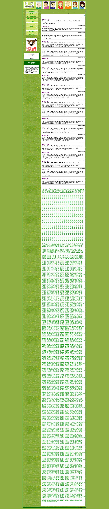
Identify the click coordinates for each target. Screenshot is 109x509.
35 (43, 190)
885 (66, 237)
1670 (50, 293)
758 (64, 230)
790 (44, 232)
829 (80, 233)
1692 (66, 295)
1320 (63, 267)
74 (56, 191)
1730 (78, 297)
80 (65, 191)
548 (64, 218)
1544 (58, 284)
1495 (58, 280)
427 (74, 210)
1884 (61, 309)
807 (78, 232)
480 (54, 214)
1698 (81, 295)
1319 (61, 267)
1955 (76, 314)
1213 (81, 259)
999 (42, 244)
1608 (58, 289)
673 (62, 225)
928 (68, 239)
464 (64, 213)
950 (70, 240)
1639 (53, 291)
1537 (81, 283)
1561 (61, 285)
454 (44, 213)
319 (68, 204)
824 (70, 233)
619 (80, 221)
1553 (81, 284)
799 (62, 232)
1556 (48, 285)
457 (50, 213)
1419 (71, 274)
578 (82, 219)
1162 (80, 255)
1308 (76, 266)
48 (62, 190)
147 (60, 195)
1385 (66, 272)
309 (48, 204)
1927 (45, 313)
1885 (63, 309)
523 (56, 216)
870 (78, 236)
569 (64, 219)
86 (73, 191)
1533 (71, 283)
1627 (63, 290)
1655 (53, 292)
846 (72, 234)
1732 (43, 298)
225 (48, 200)
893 (82, 237)
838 (56, 234)
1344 (43, 269)
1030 (78, 245)
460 (56, 213)
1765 (45, 301)
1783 (50, 302)
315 (60, 204)
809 (82, 232)
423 (66, 210)
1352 (63, 269)
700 (74, 226)
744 (78, 228)
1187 (57, 257)
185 (52, 197)
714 (60, 227)
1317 (55, 267)
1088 (63, 250)
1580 (68, 286)
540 (48, 218)
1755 (61, 299)
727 (44, 228)
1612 (68, 289)
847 (74, 234)
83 (69, 191)
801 (66, 232)
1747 (81, 298)
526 (62, 216)
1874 (76, 308)
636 (72, 222)
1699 (43, 296)
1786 (58, 302)
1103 (60, 251)
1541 (50, 284)
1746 (78, 298)
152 (70, 195)
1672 (55, 293)
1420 (73, 274)
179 (82, 196)
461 (58, 213)
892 (80, 237)
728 (46, 228)
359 (64, 207)
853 (44, 236)
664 (44, 225)
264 (42, 202)
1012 (75, 244)
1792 (73, 302)
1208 (68, 259)
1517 (73, 281)
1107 (70, 251)
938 (46, 240)
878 (52, 237)
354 (54, 207)
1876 (81, 308)
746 (82, 228)
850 (80, 234)
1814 (45, 304)
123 (54, 194)
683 (82, 225)
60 (79, 190)
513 (78, 215)
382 (68, 208)
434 (46, 212)
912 (78, 238)
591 (66, 220)
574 (74, 219)
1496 (61, 280)
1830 (45, 305)
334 (56, 206)
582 (48, 220)
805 (74, 232)
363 (72, 207)
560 (46, 219)
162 (48, 196)
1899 (58, 310)
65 (43, 191)
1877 (43, 309)
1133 (50, 254)
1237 (58, 261)
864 (66, 236)
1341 (76, 268)
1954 (73, 314)
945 (60, 240)
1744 (73, 298)
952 (74, 240)
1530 (63, 283)
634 (68, 222)
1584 (78, 286)
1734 (48, 298)
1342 (78, 268)
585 (54, 220)
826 (74, 233)
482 (58, 214)
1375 (81, 271)
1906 (76, 310)
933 (78, 239)
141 (48, 195)
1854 (66, 307)
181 (44, 197)
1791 (71, 302)
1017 (45, 245)
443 (64, 212)
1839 (68, 305)
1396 (53, 273)
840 (60, 234)
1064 (43, 249)
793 (50, 232)
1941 (81, 313)
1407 (81, 273)
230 (58, 200)
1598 (73, 287)
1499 (68, 280)
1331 (50, 268)
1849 (53, 307)
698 (70, 226)
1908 (81, 310)
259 (74, 201)
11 (51, 189)
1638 (50, 291)
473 (82, 213)
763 (74, 230)
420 (60, 210)
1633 (78, 290)
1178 (77, 256)
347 (82, 206)
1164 (43, 256)
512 (76, 215)
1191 (67, 257)
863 (64, 236)
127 (62, 194)
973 (74, 242)
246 (48, 201)
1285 (58, 265)
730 (50, 228)
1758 (68, 299)
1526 (53, 283)
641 (82, 222)
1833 (53, 305)
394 (50, 209)
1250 (50, 262)
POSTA (32, 21)
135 (78, 194)
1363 (50, 271)
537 (42, 218)
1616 (78, 289)
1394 (48, 273)
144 (54, 195)
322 (74, 204)
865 (68, 236)
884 (64, 237)
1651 (43, 292)
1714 (81, 296)
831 (42, 234)
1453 (73, 277)
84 (70, 191)
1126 (74, 252)
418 (56, 210)
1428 (50, 275)
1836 (61, 305)
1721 (55, 297)
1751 (50, 299)
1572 (48, 286)
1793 (76, 302)
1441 (43, 277)
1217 (48, 260)
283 (80, 202)
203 (46, 198)
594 (72, 220)
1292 (76, 265)
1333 (55, 268)
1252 (55, 262)
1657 (58, 292)
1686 (50, 295)
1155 (62, 255)
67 (46, 191)
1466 (66, 278)
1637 (48, 291)
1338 (68, 268)
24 (70, 189)
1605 (50, 289)
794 (52, 232)
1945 (50, 314)
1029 (76, 245)
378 (60, 208)
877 (50, 237)
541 (50, 218)
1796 (43, 303)
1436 (71, 275)
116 (82, 192)
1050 (48, 248)
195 (72, 197)
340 (68, 206)
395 (52, 209)
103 (57, 192)
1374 (78, 271)
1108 (73, 251)
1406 (78, 273)
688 (50, 226)
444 (66, 212)
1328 (43, 268)
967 (62, 242)
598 (80, 220)
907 (68, 238)
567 (60, 219)
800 (64, 232)
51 (66, 190)
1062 (78, 248)
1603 (45, 289)
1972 (78, 315)
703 (80, 226)
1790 (68, 302)
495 (42, 215)
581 (46, 220)
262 (80, 201)
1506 (45, 281)
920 (52, 239)
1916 (60, 311)
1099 (50, 251)
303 (78, 203)
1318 (58, 267)
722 (76, 227)
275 (64, 202)
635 (70, 222)
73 (55, 191)
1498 (66, 280)
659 (76, 224)
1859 (78, 307)
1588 (48, 287)
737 (64, 228)
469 (74, 213)
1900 (61, 310)
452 (82, 212)
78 (62, 191)
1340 (73, 268)
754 (56, 230)
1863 (48, 308)
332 (52, 206)
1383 (61, 272)
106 (63, 192)
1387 (71, 272)
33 (83, 189)
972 (72, 242)
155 (76, 195)
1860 (81, 307)
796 (56, 232)
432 (42, 212)
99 (49, 192)
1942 (43, 314)
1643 (63, 291)
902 (58, 238)
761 (70, 230)
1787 (61, 302)
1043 (71, 246)
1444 (50, 277)
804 (72, 232)
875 (46, 237)
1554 (43, 285)
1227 (73, 260)
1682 (81, 293)
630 (60, 222)
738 (66, 228)
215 (70, 198)
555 (78, 218)
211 (62, 198)
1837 (63, 305)
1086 (58, 250)
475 (44, 214)
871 (80, 236)
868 (74, 236)
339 (66, 206)
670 (56, 225)
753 (54, 230)
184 (50, 197)
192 (66, 197)
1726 (68, 297)
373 (50, 208)
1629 (68, 290)
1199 (45, 259)
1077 (76, 249)
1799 (50, 303)
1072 (63, 249)
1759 (71, 299)
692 (58, 226)
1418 (68, 274)
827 (76, 233)
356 (58, 207)
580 (44, 220)
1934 (63, 313)
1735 (50, 298)
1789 (66, 302)
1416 (63, 274)
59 (78, 190)
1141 (70, 254)
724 (80, 227)
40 (50, 190)
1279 (43, 265)
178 (80, 196)
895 (44, 238)
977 (82, 242)
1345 (45, 269)
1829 (43, 305)
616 (74, 221)
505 (62, 215)
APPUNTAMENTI (31, 16)
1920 (71, 311)
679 (74, 225)
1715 (83, 296)
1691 (63, 295)
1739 (61, 298)
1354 (68, 269)
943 (56, 240)
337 (62, 206)
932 (76, 239)
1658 (61, 292)
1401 (66, 273)
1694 (71, 295)
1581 (71, 286)
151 (68, 195)
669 (54, 225)
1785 (55, 302)
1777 (76, 301)
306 (42, 204)
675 (66, 225)
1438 (76, 275)
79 (63, 191)
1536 (78, 283)
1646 (71, 291)
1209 (71, 259)
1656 (55, 292)
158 (82, 195)
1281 (48, 265)
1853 (63, 307)
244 (44, 201)
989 (64, 243)
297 (66, 203)
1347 (50, 269)
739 (68, 228)
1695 (73, 295)
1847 (48, 307)
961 (50, 242)
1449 (63, 277)
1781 (45, 302)
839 (58, 234)
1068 (53, 249)
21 (65, 189)
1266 (50, 263)
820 (62, 233)
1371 (71, 271)
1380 (53, 272)
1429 (53, 275)
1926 (43, 313)
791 (46, 232)
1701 (48, 296)
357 (60, 207)
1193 (72, 257)
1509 (53, 281)
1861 (43, 308)
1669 (48, 293)
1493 (53, 280)
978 (42, 243)
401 (64, 209)
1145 (80, 254)
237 (72, 200)
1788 (63, 302)
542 (52, 218)
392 (46, 209)
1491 (48, 280)
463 (62, 213)
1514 (66, 281)
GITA (31, 26)
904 (62, 238)
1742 (68, 298)
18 (61, 189)
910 (74, 238)
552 (72, 218)
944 (58, 240)
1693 (68, 295)
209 (58, 198)
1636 (45, 291)
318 (66, 204)
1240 (66, 261)
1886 (66, 309)
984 (54, 243)
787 (80, 231)
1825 (73, 304)
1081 (45, 250)
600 (42, 221)
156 (78, 195)
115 (80, 192)
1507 (48, 281)
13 (54, 189)
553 (74, 218)
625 (50, 222)
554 (76, 218)
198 (78, 197)
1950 (63, 314)
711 (54, 227)
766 (80, 230)
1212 (78, 259)
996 (78, 243)
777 (60, 231)
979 (44, 243)
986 (58, 243)
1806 (68, 303)
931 (74, 239)
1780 (43, 302)
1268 (55, 263)
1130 (43, 254)
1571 (45, 286)
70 (50, 191)
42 (53, 190)
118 (44, 194)
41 (52, 190)
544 (56, 218)
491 (76, 214)
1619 (43, 290)
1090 (68, 250)
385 (74, 208)
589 (62, 220)
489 (72, 214)
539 (46, 218)
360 (66, 207)
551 (70, 218)
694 (62, 226)
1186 (55, 257)
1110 (78, 251)
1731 (81, 297)
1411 (50, 274)
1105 (65, 251)
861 (60, 236)
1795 (81, 302)
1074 (68, 249)
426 (72, 210)
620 (82, 221)
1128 (79, 252)
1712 (76, 296)
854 (46, 236)
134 (76, 194)
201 (42, 198)
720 (72, 227)
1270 (61, 263)
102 (55, 192)
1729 (76, 297)
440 (58, 212)
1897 (53, 310)
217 (74, 198)
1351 (61, 269)
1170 (57, 256)
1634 (81, 290)
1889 (73, 309)
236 (70, 200)
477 (48, 214)
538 (44, 218)
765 (78, 230)
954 (78, 240)
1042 (68, 246)
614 (70, 221)
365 (76, 207)
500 (52, 215)
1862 (45, 308)
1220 (55, 260)
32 (81, 189)
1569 (81, 285)
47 (60, 190)
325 (80, 204)
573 (72, 219)
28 (75, 189)
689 (52, 226)
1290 (71, 265)
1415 (60, 274)
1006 (60, 244)
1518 (76, 281)
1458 (45, 278)
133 (74, 194)
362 (70, 207)
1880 (50, 309)
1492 (50, 280)
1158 (70, 255)
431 (82, 210)
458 (52, 213)
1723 (61, 297)
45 (58, 190)
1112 (82, 251)
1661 (68, 292)
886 (68, 237)
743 (76, 228)
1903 (68, 310)
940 (50, 240)
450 (78, 212)
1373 (76, 271)
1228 (76, 260)
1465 (63, 278)
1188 (60, 257)
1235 (53, 261)
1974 (43, 316)
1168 (53, 256)
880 (56, 237)
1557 (50, 285)
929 (70, 239)
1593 (61, 287)
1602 (43, 289)
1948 (58, 314)
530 (70, 216)
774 (54, 231)
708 (48, 227)
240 (78, 200)
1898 (55, 310)
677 (70, 225)
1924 (81, 311)
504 (60, 215)
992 (70, 243)
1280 (45, 265)
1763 (81, 299)
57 (75, 190)
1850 (55, 307)
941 (52, 240)
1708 (66, 296)
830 (82, 233)
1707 (63, 296)
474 (42, 214)
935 (82, 239)
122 (52, 194)
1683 (43, 295)
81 (66, 191)
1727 (71, 297)
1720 (53, 297)
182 (46, 197)
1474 (45, 279)
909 (72, 238)
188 (58, 197)
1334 (58, 268)
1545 (61, 284)
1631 (73, 290)
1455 (78, 277)
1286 (61, 265)
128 (64, 194)
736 (62, 228)
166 (56, 196)
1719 (50, 297)
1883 (58, 309)
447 (72, 212)
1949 (61, 314)
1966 (63, 315)
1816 (50, 304)
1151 (53, 255)
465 (66, 213)
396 (54, 209)
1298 (50, 266)
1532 (68, 283)
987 (60, 243)
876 (48, 237)
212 (64, 198)
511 (74, 215)
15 (57, 189)
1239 (63, 261)
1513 (63, 281)
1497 (63, 280)
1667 (43, 293)
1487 (78, 279)
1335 (61, 268)
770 (46, 231)
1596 (68, 287)
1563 (66, 285)
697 (68, 226)
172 (68, 196)
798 (60, 232)
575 (76, 219)
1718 (48, 297)
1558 (53, 285)
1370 (68, 271)
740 (70, 228)
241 (80, 200)
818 (58, 233)
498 (48, 215)
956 (82, 240)
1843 (78, 305)
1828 (81, 304)
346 (80, 206)
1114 (45, 252)
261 (78, 201)
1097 (45, 251)
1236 (55, 261)
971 (70, 242)
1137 (60, 254)
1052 (53, 248)
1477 (53, 279)
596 (76, 220)
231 (60, 200)
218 (76, 198)
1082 (48, 250)
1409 (45, 274)
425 (70, 210)
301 (74, 203)
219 (78, 198)
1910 (45, 311)
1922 (76, 311)
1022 (58, 245)
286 (44, 203)
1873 (73, 308)
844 (68, 234)
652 (62, 224)
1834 (55, 305)
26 (73, 189)
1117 (52, 252)
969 (66, 242)
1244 (76, 261)
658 (74, 224)
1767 (50, 301)
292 (56, 203)
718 (68, 227)
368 (82, 207)
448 (74, 212)
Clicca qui (27, 66)
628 (56, 222)
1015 (83, 244)
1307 (73, 266)
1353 (66, 269)
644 (46, 224)
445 (68, 212)
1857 (73, 307)
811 (44, 233)
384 (72, 208)
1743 (71, 298)
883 (62, 237)
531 (72, 216)
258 (72, 201)
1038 (58, 246)
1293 (78, 265)
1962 (53, 315)
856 (50, 236)
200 (82, 197)
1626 (61, 290)
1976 (48, 316)
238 (74, 200)
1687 (53, 295)
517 (44, 216)
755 (58, 230)
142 (50, 195)
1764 (43, 301)
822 (66, 233)
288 (48, 203)
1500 (71, 280)
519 (48, 216)
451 (80, 212)
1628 (66, 290)
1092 (73, 250)
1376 (43, 272)
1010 (70, 244)
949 (68, 240)
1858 (76, 307)
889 (74, 237)
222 (42, 200)
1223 (63, 260)
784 (74, 231)
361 (68, 207)
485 (64, 214)
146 (58, 195)
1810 (78, 303)
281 (76, 202)
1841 (73, 305)
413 (46, 210)
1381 (55, 272)
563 (52, 219)
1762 (78, 299)
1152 (55, 255)
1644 (66, 291)
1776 (73, 301)
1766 (48, 301)
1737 (55, 298)
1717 (45, 297)
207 (54, 198)
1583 (76, 286)
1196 (80, 257)
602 (46, 221)
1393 (45, 273)
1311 (84, 266)
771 (48, 231)
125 (58, 194)
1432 (61, 275)
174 (72, 196)
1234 (50, 261)
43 (55, 190)
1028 (73, 245)
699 (72, 226)
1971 (76, 315)
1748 (43, 299)
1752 (53, 299)
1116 (50, 252)
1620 (45, 290)
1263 (43, 263)
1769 (55, 301)
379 (62, 208)
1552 (78, 284)
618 (78, 221)
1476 (50, 279)
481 (56, 214)
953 (76, 240)
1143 (75, 254)
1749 (45, 299)
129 (66, 194)
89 (78, 191)
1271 (63, 263)
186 (54, 197)
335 (58, 206)
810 (42, 233)
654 (66, 224)
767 (82, 230)
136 (80, 194)
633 (66, 222)
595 (74, 220)
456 (48, 213)
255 (66, 201)
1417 (66, 274)
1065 (45, 249)
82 (68, 191)
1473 (43, 279)
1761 (76, 299)
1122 (64, 252)
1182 (45, 257)
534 (78, 216)
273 (60, 202)
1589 (50, 287)
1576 (58, 286)
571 (68, 219)
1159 (72, 255)
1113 (43, 252)
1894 (45, 310)
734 (58, 228)
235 (68, 200)
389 (82, 208)
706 (44, 227)
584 (52, 220)
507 (66, 215)
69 (49, 191)
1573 (50, 286)
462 (60, 213)
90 (79, 191)
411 (42, 210)
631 (62, 222)
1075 (71, 249)
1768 (53, 301)
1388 (73, 272)
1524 (48, 283)
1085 (55, 250)
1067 (50, 249)
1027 (71, 245)
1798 (48, 303)
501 (54, 215)
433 (44, 212)
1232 (45, 261)
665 (46, 225)
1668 (45, 293)
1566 (73, 285)
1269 (58, 263)
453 (42, 213)
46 (59, 190)
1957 (81, 314)
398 (58, 209)
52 (68, 190)
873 (42, 237)
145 (56, 195)
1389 (76, 272)
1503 (78, 280)
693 (60, 226)
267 (48, 202)
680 (76, 225)
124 (56, 194)
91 (81, 191)
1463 (58, 278)
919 (50, 239)
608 (58, 221)
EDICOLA (31, 13)
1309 (78, 266)
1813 (43, 304)
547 (62, 218)
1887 (68, 309)
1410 (48, 274)
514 (80, 215)
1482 (66, 279)
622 (44, 222)
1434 (66, 275)
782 (70, 231)
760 (68, 230)
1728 (73, 297)
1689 (58, 295)
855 (48, 236)
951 (72, 240)
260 (76, 201)
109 (69, 192)
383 (70, 208)
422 (64, 210)
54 (70, 190)
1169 (55, 256)
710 (52, 227)
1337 (66, 268)
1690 (61, 295)
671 (58, 225)
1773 (66, 301)
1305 (68, 266)
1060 (73, 248)
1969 (71, 315)
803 (70, 232)
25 (71, 189)
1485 (73, 279)
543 (54, 218)
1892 (81, 309)
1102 (58, 251)
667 (50, 225)
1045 (76, 246)
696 (66, 226)
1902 (66, 310)
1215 (43, 260)
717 (66, 227)
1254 (61, 262)
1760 (73, 299)
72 (53, 191)
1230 (81, 260)
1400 (63, 273)
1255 (63, 262)
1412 (53, 274)
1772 (63, 301)
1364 (53, 271)
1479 (58, 279)
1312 (43, 267)
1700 (45, 296)
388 (80, 208)
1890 (76, 309)
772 (50, 231)
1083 (50, 250)
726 (42, 228)
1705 (58, 296)
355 (56, 207)
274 (62, 202)
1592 (58, 287)
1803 (61, 303)
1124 (69, 252)
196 (74, 197)
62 (82, 190)
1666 (81, 292)
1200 (48, 259)
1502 (76, 280)
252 (60, 201)
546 (60, 218)
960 (48, 242)
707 (46, 227)
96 (45, 192)
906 (66, 238)
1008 (65, 244)
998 (82, 243)
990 (66, 243)
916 (44, 239)
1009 (68, 244)
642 (42, 224)
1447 (58, 277)
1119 (57, 252)
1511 (58, 281)
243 (42, 201)
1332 (53, 268)
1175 (70, 256)
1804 (63, 303)
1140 (67, 254)
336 (60, 206)
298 (68, 203)
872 (82, 236)
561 (48, 219)
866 (70, 236)
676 (68, 225)
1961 (50, 315)
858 (54, 236)
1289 (68, 265)
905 (64, 238)
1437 (73, 275)
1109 (75, 251)
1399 (61, 273)
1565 (71, 285)
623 (46, 222)
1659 (63, 292)
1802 (58, 303)
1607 (55, 289)
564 (54, 219)
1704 (55, 296)
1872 (71, 308)
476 (46, 214)
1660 (66, 292)
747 (42, 230)
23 (68, 189)
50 (65, 190)
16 (58, 189)
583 (50, 220)
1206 (63, 259)
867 (72, 236)
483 (60, 214)
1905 (73, 310)
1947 (55, 314)
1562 (63, 285)
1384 (63, 272)
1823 (68, 304)
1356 (73, 269)
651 (60, 224)
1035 (50, 246)
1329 (45, 268)
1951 (66, 314)
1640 (55, 291)
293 (58, 203)
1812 (83, 303)
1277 (78, 263)
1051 (50, 248)
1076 (73, 249)
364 (74, 207)
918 (48, 239)
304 (80, 203)
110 (71, 192)
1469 (73, 278)
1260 (76, 262)
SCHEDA (31, 24)
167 (58, 196)
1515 (68, 281)
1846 (45, 307)
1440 (81, 275)
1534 (73, 283)
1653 (48, 292)
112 (75, 192)
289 (50, 203)
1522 (43, 283)
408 (78, 209)
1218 (50, 260)
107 (65, 192)
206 (52, 198)
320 (70, 204)
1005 (57, 244)
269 (52, 202)
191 (64, 197)
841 (62, 234)
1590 (53, 287)
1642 (61, 291)
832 (44, 234)
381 (66, 208)
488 (70, 214)
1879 (48, 309)
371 (46, 208)
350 (46, 207)
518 (46, 216)
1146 (82, 254)
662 (82, 224)
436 (50, 212)
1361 (45, 271)
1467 (68, 278)
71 (52, 191)
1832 (50, 305)
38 (48, 190)
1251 (53, 262)
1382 (58, 272)
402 (66, 209)
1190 (65, 257)
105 (61, 192)
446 (70, 212)
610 (62, 221)
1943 (45, 314)
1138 (62, 254)
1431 (58, 275)
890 (76, 237)
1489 (43, 280)
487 (68, 214)
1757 (66, 299)
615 (72, 221)
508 (68, 215)
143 (52, 195)
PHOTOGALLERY (31, 18)
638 (76, 222)
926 (64, 239)
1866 (55, 308)
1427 (48, 275)
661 (80, 224)
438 (54, 212)
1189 (62, 257)
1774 (68, 301)
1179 (80, 256)
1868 (61, 308)
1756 (63, 299)
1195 (77, 257)
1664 (76, 292)
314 (58, 204)
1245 (78, 261)
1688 (55, 295)
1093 (76, 250)
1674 (61, 293)
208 (56, 198)
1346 (48, 269)
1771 (61, 301)
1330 (48, 268)
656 (70, 224)
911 (76, 238)
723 (78, 227)
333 (54, 206)
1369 (66, 271)
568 (62, 219)
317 (64, 204)
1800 (53, 303)
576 (78, 219)
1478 (55, 279)
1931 (55, 313)
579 (42, 220)
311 (52, 204)
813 (48, 233)
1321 (66, 267)
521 (52, 216)
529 (68, 216)
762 (72, 230)
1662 (71, 292)
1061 (76, 248)
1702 (50, 296)
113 (76, 192)
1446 (55, 277)
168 (60, 196)
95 (43, 192)
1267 (53, 263)
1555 (45, 285)
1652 (45, 292)
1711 (73, 296)
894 (42, 238)
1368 (63, 271)
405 (72, 209)
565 (56, 219)
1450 (66, 277)
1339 (71, 268)
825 (72, 233)
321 (72, 204)
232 (62, 200)
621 (42, 222)
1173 (65, 256)
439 (56, 212)
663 (42, 225)
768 (42, 231)
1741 (66, 298)
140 (46, 195)
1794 (78, 302)
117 (42, 194)
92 (82, 191)
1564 (68, 285)
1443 (48, 277)
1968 (68, 315)
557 (82, 218)
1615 (76, 289)
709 (50, 227)
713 (58, 227)
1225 (68, 260)
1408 (43, 274)
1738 (58, 298)
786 (78, 231)
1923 (78, 311)
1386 (68, 272)
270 (54, 202)
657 (72, 224)
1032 (43, 246)
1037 (55, 246)
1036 (53, 246)
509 (70, 215)
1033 (45, 246)
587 (58, 220)
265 (44, 202)
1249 (48, 262)
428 (76, 210)
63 (83, 190)
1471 (78, 278)
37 (46, 190)
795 (54, 232)
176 (76, 196)
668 (52, 225)
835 (50, 234)
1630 (71, 290)
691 (56, 226)
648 (54, 224)
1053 (55, 248)
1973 (81, 315)
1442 (45, 277)
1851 (58, 307)
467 (70, 213)
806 (76, 232)
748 (44, 230)
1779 (81, 301)
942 (54, 240)
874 (44, 237)
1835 (58, 305)
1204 (58, 259)
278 (70, 202)
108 (67, 192)
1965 (61, 315)
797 (58, 232)
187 (56, 197)
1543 (55, 284)
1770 (58, 301)
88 (76, 191)
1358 (78, 269)
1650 (81, 291)
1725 (66, 297)
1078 (78, 249)
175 (74, 196)
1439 (78, 275)
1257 (68, 262)
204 (48, 198)
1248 (45, 262)
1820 (61, 304)
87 (75, 191)
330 (48, 206)
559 (44, 219)
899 (52, 238)
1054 (58, 248)
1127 (77, 252)
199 (80, 197)
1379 (50, 272)
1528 (58, 283)
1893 (43, 310)
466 (68, 213)
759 (66, 230)
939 (48, 240)
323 (76, 204)
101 (53, 192)
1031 (81, 245)
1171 (60, 256)
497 (46, 215)
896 (46, 238)
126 (60, 194)
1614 (73, 289)
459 (54, 213)
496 (44, 215)
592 (68, 220)
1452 (71, 277)
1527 (55, 283)
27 (74, 189)
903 (60, 238)
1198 (43, 259)
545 (58, 218)
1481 (63, 279)
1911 (48, 311)
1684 (45, 295)
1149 (48, 255)
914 (82, 238)
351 (48, 207)
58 (76, 190)
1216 (45, 260)
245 (46, 201)
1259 (73, 262)
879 (54, 237)
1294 (81, 265)
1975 (45, 316)
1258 (71, 262)
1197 (82, 257)
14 (55, 189)
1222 (61, 260)
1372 (73, 271)
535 (80, 216)
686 (46, 226)
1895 (48, 310)
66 (45, 191)
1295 (43, 266)
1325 (76, 267)
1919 (68, 311)
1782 (48, 302)
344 (76, 206)
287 (46, 203)
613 (68, 221)
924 (60, 239)
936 (42, 240)
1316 (53, 267)
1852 (61, 307)
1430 (55, 275)
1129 (82, 252)
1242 (71, 261)
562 (50, 219)
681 (78, 225)
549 (66, 218)
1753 (55, 299)
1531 (66, 283)
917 (46, 239)
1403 (71, 273)
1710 (71, 296)
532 (74, 216)
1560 (58, 285)
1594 (63, 287)
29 (77, 189)
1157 (67, 255)
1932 (58, 313)
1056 (63, 248)
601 (44, 221)
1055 (61, 248)
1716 (43, 297)
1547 (66, 284)
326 (82, 204)
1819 (58, 304)
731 (52, 228)
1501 (73, 280)
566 (58, 219)
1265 (48, 263)
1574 (53, 286)
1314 (48, 267)
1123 (67, 252)
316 (62, 204)
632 (64, 222)
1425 (43, 275)
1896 (50, 310)
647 (52, 224)
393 (48, 209)
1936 (68, 313)
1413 (55, 274)
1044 (73, 246)
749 (46, 230)
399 (60, 209)
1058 (68, 248)
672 (60, 225)
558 (42, 219)
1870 (66, 308)
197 (76, 197)
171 (66, 196)
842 (64, 234)
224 (46, 200)
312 (54, 204)
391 (44, 209)
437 (52, 212)
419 (58, 210)
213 (66, 198)
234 (66, 200)
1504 (81, 280)
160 (44, 196)
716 (64, 227)
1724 (63, 297)
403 (68, 209)
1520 (81, 281)
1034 (48, 246)
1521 (83, 281)
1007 (63, 244)
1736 (53, 298)
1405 (76, 273)
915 (42, 239)
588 (60, 220)
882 (60, 237)
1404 (73, 273)
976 (80, 242)
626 (52, 222)
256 (68, 201)
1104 (63, 251)
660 (78, 224)
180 (42, 197)
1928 (48, 313)
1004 (55, 244)
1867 (58, 308)
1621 (48, 290)
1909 (43, 311)
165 (54, 196)
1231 (43, 261)
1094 (78, 250)
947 (64, 240)
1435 (68, 275)
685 (44, 226)
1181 (43, 257)
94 (42, 192)
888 (72, 237)
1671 (53, 293)
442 (62, 212)
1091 (71, 250)
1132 (48, 254)
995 (76, 243)
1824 (71, 304)
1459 (48, 278)
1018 (48, 245)
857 (52, 236)
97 (46, 192)
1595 (66, 287)
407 (76, 209)
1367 (61, 271)
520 (50, 216)
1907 (78, 310)
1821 (63, 304)
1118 (55, 252)
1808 (73, 303)
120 (48, 194)
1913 (53, 311)
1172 (62, 256)
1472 (81, 278)
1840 (71, 305)
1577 (61, 286)
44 (56, 190)
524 (58, 216)
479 (52, 214)
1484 (71, 279)
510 (72, 215)
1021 (55, 245)
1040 (63, 246)
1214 (83, 259)
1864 (50, 308)
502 (56, 215)
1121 (62, 252)
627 (54, 222)
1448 (61, 277)
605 (52, 221)
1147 (43, 255)
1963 (55, 315)
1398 (58, 273)
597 (78, 220)
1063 (81, 248)
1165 (45, 256)
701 (76, 226)
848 (76, 234)
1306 (71, 266)
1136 (57, 254)
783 (72, 231)
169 (62, 196)
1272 (66, 263)
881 (58, 237)
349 (44, 207)
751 (50, 230)
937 (44, 240)
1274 (71, 263)
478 (50, 214)
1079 (81, 249)
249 (54, 201)
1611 (66, 289)
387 (78, 208)
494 (82, 214)
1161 (77, 255)
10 (50, 189)
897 (48, 238)
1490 (45, 280)
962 (52, 242)
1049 (45, 248)
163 (50, 196)
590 (64, 220)
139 (44, 195)
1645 (68, 291)
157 (80, 195)
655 (68, 224)
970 (68, 242)
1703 (53, 296)
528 (66, 216)
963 (54, 242)
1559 (55, 285)
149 (64, 195)
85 (72, 191)
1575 (55, 286)
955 (80, 240)
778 (62, 231)
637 (74, 222)
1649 (78, 291)
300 (72, 203)
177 (78, 196)
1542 (53, 284)
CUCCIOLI (31, 34)
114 (78, 192)
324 (78, 204)
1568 (78, 285)
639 (78, 222)
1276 (76, 263)
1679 (73, 293)
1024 (63, 245)
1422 (78, 274)
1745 (76, 298)
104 (59, 192)
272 (58, 202)
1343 (81, 268)
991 (68, 243)
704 (82, 226)
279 (72, 202)
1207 (65, 259)
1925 (83, 311)
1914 (55, 311)
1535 (76, 283)
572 (70, 219)
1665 (78, 292)
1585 (81, 286)
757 (62, 230)
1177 (75, 256)
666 (48, 225)
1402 (68, 273)
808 (80, 232)
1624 (55, 290)
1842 (76, 305)
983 (52, 243)
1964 (58, 315)
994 (74, 243)
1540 (48, 284)
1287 (63, 265)
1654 (50, 292)
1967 (66, 315)
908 (70, 238)
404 (70, 209)
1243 (73, 261)
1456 (81, 277)
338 (64, 206)
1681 (78, 293)
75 (58, 191)
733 (56, 228)
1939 (76, 313)
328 (44, 206)
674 (64, 225)
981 (48, 243)
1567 (76, 285)
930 (72, 239)
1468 (71, 278)
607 (56, 221)
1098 (48, 251)
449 (76, 212)
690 (54, 226)
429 (78, 210)
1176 (72, 256)
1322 (68, 267)
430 (80, 210)
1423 (81, 274)
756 (60, 230)
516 (42, 216)
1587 (45, 287)
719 (70, 227)
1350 (58, 269)
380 (64, 208)
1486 (76, 279)
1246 (81, 261)
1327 (81, 267)
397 (56, 209)
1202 (53, 259)
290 (52, 203)
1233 (48, 261)
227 (52, 200)
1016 (43, 245)
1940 (78, 313)
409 (80, 209)
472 (80, 213)
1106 (68, 251)
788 (82, 231)
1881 (53, 309)
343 (74, 206)
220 (80, 198)
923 (58, 239)
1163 (82, 255)
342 (72, 206)
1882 (55, 309)
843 (66, 234)
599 (82, 220)
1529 (61, 283)
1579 (66, 286)
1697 (78, 295)
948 (66, 240)
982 (50, 243)
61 (81, 190)
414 (48, 210)
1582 (73, 286)
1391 (81, 272)
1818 (55, 304)
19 (63, 189)
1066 (48, 249)
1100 (53, 251)
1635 (43, 291)
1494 (55, 280)
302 (76, 203)
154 (74, 195)
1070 (58, 249)
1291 (73, 265)
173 (70, 196)
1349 (55, 269)
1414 (58, 274)
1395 (50, 273)
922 (56, 239)
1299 (53, 266)
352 (50, 207)
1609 (61, 289)
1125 (72, 252)
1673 (58, 293)
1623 (53, 290)
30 (78, 189)
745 (80, 228)
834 (48, 234)
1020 (53, 245)
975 (78, 242)
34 (42, 190)
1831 (48, 305)
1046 (78, 246)
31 (80, 189)
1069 (55, 249)
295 (62, 203)
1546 (63, 284)
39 (49, 190)
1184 (50, 257)
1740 (63, 298)
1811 (81, 303)
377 (58, 208)
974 (76, 242)
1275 (73, 263)
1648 (76, 291)
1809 (76, 303)
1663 (73, 292)
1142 (72, 254)
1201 (50, 259)
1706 (61, 296)
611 (64, 221)
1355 (71, 269)
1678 (71, 293)
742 (74, 228)
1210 (73, 259)
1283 (53, 265)
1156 (65, 255)
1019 (50, 245)
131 (70, 194)
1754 (58, 299)
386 (76, 208)
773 (52, 231)
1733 (45, 298)
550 (68, 218)
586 (56, 220)
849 (78, 234)
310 (50, 204)
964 (56, 242)
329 (46, 206)
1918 (66, 311)
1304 (66, 266)
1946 (53, 314)
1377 (45, 272)
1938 (73, 313)
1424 (83, 274)
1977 (50, 316)
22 (67, 189)
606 (54, 221)
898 (50, 238)
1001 (47, 244)
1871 (68, 308)
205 (50, 198)
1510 (55, 281)
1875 (78, 308)
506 (64, 215)
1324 (73, 267)
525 (60, 216)
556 (80, 218)
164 (52, 196)
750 (48, 230)
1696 (76, 295)
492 (78, 214)
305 (82, 203)
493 (80, 214)
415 (50, 210)
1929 (50, 313)
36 (45, 190)
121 (50, 194)
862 (62, 236)
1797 (45, 303)
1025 (66, 245)
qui (73, 13)
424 (68, 210)
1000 (45, 244)
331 (50, 206)
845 (70, 234)
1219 (53, 260)
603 (48, 221)
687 (48, 226)
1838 (66, 305)
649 (56, 224)
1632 (76, 290)
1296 (45, 266)
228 (54, 200)
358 (62, 207)
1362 (48, 271)
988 (62, 243)
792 (48, 232)
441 (60, 212)
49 (63, 190)
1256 (66, 262)
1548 (68, 284)
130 (68, 194)
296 (64, 203)
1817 (53, 304)
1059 (71, 248)
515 (82, 215)
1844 (81, 305)
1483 (68, 279)
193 (68, 197)
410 (82, 209)
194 (70, 197)
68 (48, 191)
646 (50, 224)
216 (72, 198)
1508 (50, 281)
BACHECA (31, 11)
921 (54, 239)
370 (44, 208)
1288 (66, 265)
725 (82, 227)
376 (56, 208)
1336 (63, 268)
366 (78, 207)
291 (54, 203)
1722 (58, 297)
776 (58, 231)
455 (46, 213)
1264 (45, 263)
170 (64, 196)
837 (54, 234)
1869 (63, 308)
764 (76, 230)
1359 (81, 269)
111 (73, 192)
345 (78, 206)
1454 (76, 277)
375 (54, 208)
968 (64, 242)
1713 (78, 296)
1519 (78, 281)
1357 (76, 269)
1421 (76, 274)
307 (44, 204)
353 (52, 207)
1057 (66, 248)
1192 (70, 257)
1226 (71, 260)
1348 (53, 269)
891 (78, 237)
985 (56, 243)
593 (70, 220)
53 (69, 190)
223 (44, 200)
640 (80, 222)
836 (52, 234)
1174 (67, 256)
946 (62, 240)
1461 (53, 278)
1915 (58, 311)
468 (72, 213)
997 (80, 243)
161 (46, 196)
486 (66, 214)
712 (56, 227)
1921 (73, 311)
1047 (81, 246)
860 (58, 236)
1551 (76, 284)
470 (76, 213)
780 (66, 231)
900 (54, 238)
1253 (58, 262)
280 (74, 202)
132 (72, 194)
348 (42, 207)
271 (56, 202)
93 (83, 191)
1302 (61, 266)
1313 (45, 267)
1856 (71, 307)
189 (60, 197)
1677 (68, 293)
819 (60, 233)
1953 (71, 314)
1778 (78, 301)
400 (62, 209)
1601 (81, 287)
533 (76, 216)
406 (74, 209)
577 (80, 219)
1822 (66, 304)
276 (66, 202)
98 (48, 192)
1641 (58, 291)
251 (58, 201)
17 (60, 189)
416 (52, 210)
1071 (61, 249)
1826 (76, 304)
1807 (71, 303)
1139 (65, 254)
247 (50, 201)
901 (56, 238)
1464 (61, 278)
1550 (73, 284)
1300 (55, 266)
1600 (78, 287)
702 (78, 226)
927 (66, 239)
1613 (71, 289)
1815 (48, 304)
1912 (50, 311)
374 (52, 208)
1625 (58, 290)
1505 (43, 281)
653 (64, 224)
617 (76, 221)
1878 (45, 309)
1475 (48, 279)
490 (74, 214)
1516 (71, 281)
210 (60, 198)
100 (51, 192)
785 (76, 231)
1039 (61, 246)
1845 (43, 307)
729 (48, 228)
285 (42, 203)
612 (66, 221)
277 (68, 202)
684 (42, 226)
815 (52, 233)
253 (62, 201)
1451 (68, 277)
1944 (48, 314)
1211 (76, 259)
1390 (78, 272)
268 (50, 202)
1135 (55, 254)
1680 (76, 293)
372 (48, 208)
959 (46, 242)
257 (70, 201)
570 (66, 219)
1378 (48, 272)
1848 (50, 307)
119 (46, 194)
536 (82, 216)
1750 (48, 299)
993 (72, 243)
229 (56, 200)
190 (62, 197)
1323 (71, 267)
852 (42, 236)
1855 (68, 307)
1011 (73, 244)
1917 (63, 311)
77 (60, 191)
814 (50, 233)
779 (64, 231)
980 (46, 243)
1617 (81, 289)
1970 (73, 315)
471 (78, 213)
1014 (80, 244)
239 (76, 200)
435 (48, 212)
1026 (68, 245)
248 (52, 201)
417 (54, 210)
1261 (78, 262)
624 (48, 222)
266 (46, 202)
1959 (45, 315)
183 (48, 197)
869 (76, 236)
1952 (68, 314)
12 (52, 189)
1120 (59, 252)
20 (64, 189)
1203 (55, 259)
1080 (43, 250)
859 (56, 236)
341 (70, 206)
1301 (58, 266)
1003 (52, 244)
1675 (63, 293)
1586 (43, 287)
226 (50, 200)
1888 (71, 309)
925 (62, 239)
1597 (71, 287)
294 (60, 203)
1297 (48, 266)
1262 (81, 262)
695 (64, 226)
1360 (43, 271)
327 (42, 206)
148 (62, 195)
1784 (53, 302)
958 (44, 242)
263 (82, 201)
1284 (55, 265)
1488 (81, 279)
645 (48, 224)
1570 (43, 286)
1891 (78, 309)
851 (82, 234)
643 (44, 224)
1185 (53, 257)
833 (46, 234)
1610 (63, 289)
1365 (55, 271)
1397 (55, 273)
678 (72, 225)
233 (64, 200)
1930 (53, 313)
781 (68, 231)
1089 (66, 250)
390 (42, 209)
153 (72, 195)
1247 (43, 262)
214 (68, 198)
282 (78, 202)
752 (52, 230)
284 (82, 202)
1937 (71, 313)
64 (42, 191)
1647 (73, 291)
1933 (61, 313)
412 (44, 210)
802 (68, 232)
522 (54, 216)
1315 (50, 267)
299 (70, 203)
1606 (53, 289)
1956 (78, 314)
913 (80, 238)
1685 (48, 295)
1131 (45, 254)
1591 (55, 287)
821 (64, 233)
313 (56, 204)
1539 (45, 284)
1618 (83, 289)
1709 (68, 296)
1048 (43, 248)
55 (72, 190)
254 (64, 201)
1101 (55, 251)
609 (60, 221)
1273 (68, 263)
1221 (58, 260)
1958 (43, 315)
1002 (50, 244)
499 (50, 215)
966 (60, 242)
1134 (53, 254)
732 (54, 228)
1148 (45, 255)
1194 (75, 257)
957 (42, 242)
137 (82, 194)
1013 (78, 244)
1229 (78, 260)
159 (42, 196)
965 (58, 242)
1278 (81, 263)
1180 (82, 256)
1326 (78, 267)
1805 (66, 303)
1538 (43, 284)
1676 (66, 293)
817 (56, 233)
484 (62, 214)
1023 (61, 245)
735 (60, 228)
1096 (43, 251)
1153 (57, 255)
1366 (58, 271)
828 (78, 233)
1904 (71, 310)
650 (58, 224)
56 (73, 190)
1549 (71, 284)
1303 (63, 266)
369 (42, 208)
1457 (43, 278)
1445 (53, 277)
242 (82, 200)
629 (58, 222)
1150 (50, 255)
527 (64, 216)
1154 (60, 255)
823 (68, 233)
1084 (53, 250)
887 (70, 237)
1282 (50, 265)
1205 (60, 259)
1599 (76, 287)
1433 (63, 275)
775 (56, 231)
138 (42, 195)
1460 (50, 278)
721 (74, 227)
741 (72, 228)
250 (56, 201)
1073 (66, 249)
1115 (47, 252)
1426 (45, 275)
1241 (68, 261)
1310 (81, 266)
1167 (50, 256)
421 (62, 210)
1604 (48, 289)
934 (80, 239)
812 (46, 233)
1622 (50, 290)
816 (54, 233)
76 (59, 191)
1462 (55, 278)
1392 (43, 273)
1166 (48, 256)
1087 (61, 250)
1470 (76, 278)
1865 (53, 308)
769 (44, 231)
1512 (60, 281)
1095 (81, 250)
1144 (77, 254)
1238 (61, 261)
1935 (66, 313)
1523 (45, 283)
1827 (78, 304)
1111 (80, 251)
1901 (63, 310)
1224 (66, 260)
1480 (61, 279)
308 (46, 204)
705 (42, 227)
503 (58, 215)
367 (80, 207)
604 (50, 221)
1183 (48, 257)
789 (42, 232)
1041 (66, 246)
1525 (50, 283)
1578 (63, 286)
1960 (48, 315)
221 (82, 198)
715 (62, 227)
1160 (75, 255)
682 (80, 225)
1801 (55, 303)
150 (66, 195)
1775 (71, 301)
